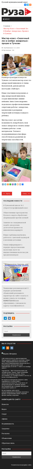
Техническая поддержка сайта (21, 465)
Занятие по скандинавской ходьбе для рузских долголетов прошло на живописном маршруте (14, 226)
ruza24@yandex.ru (17, 306)
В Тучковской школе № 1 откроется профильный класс (15, 206)
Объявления (7, 438)
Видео (4, 409)
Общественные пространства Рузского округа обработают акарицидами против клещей (15, 215)
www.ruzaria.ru (10, 358)
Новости (5, 404)
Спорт (4, 414)
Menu (7, 19)
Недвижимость (8, 424)
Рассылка (6, 433)
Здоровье (5, 429)
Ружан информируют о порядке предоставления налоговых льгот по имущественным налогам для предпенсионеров (15, 250)
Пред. (8, 193)
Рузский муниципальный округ (15, 2)
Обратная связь (8, 443)
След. (25, 193)
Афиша (4, 419)
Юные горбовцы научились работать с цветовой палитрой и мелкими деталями (16, 237)
